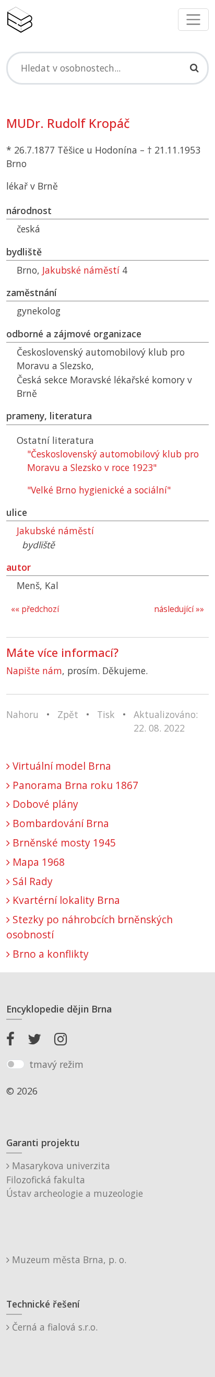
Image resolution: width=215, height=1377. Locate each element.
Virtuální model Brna (60, 766)
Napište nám (34, 670)
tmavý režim (56, 1064)
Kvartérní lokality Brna (65, 900)
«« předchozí (35, 609)
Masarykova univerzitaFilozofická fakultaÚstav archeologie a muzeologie (74, 1179)
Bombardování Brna (59, 823)
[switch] (15, 1064)
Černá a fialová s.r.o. (53, 1327)
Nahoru (22, 714)
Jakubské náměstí (81, 270)
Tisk (106, 714)
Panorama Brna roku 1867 (74, 785)
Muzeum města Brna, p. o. (67, 1259)
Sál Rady (31, 881)
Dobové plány (44, 804)
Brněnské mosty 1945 (63, 842)
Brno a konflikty (49, 954)
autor (18, 567)
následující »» (179, 609)
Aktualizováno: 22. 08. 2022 (166, 721)
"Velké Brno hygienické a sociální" (99, 490)
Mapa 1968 (37, 862)
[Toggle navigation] (193, 19)
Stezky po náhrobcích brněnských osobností (89, 926)
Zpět (67, 714)
